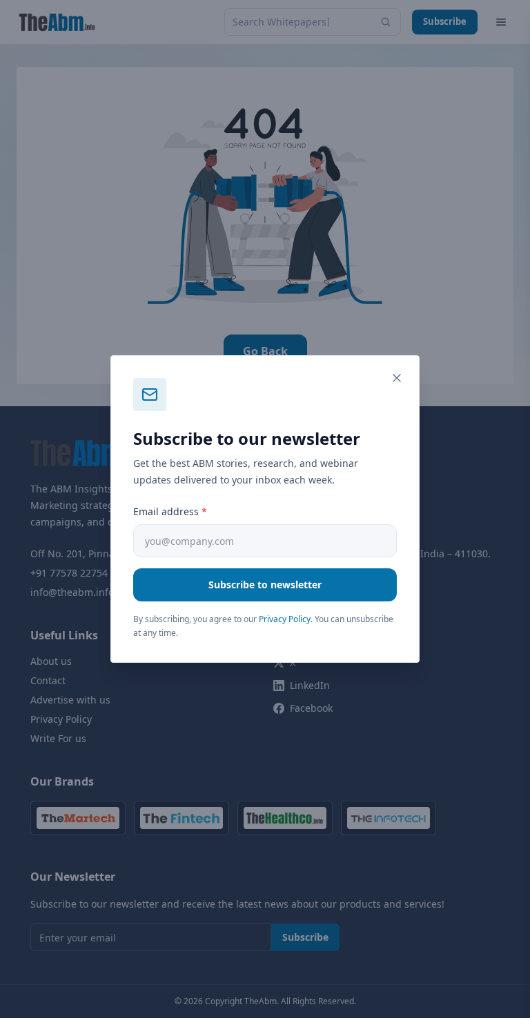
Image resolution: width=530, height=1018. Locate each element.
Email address (170, 511)
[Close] (397, 378)
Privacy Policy (285, 619)
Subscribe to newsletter (265, 584)
